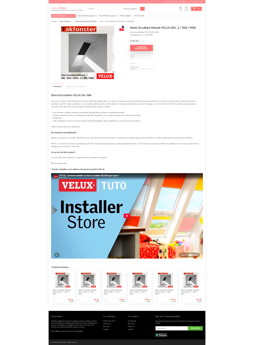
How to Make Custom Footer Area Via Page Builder (67, 331)
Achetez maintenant (141, 48)
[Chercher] (142, 9)
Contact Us (107, 324)
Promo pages (125, 16)
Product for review (109, 321)
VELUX (132, 63)
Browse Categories (59, 16)
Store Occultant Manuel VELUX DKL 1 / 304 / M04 (62, 292)
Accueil (53, 21)
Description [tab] (57, 86)
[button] (123, 27)
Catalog (105, 329)
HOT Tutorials (139, 16)
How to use (131, 324)
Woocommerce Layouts (86, 16)
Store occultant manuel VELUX (85, 21)
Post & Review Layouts (107, 16)
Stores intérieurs (65, 21)
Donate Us (131, 326)
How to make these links (195, 1)
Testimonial (132, 321)
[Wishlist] (186, 8)
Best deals (106, 326)
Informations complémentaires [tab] (76, 86)
